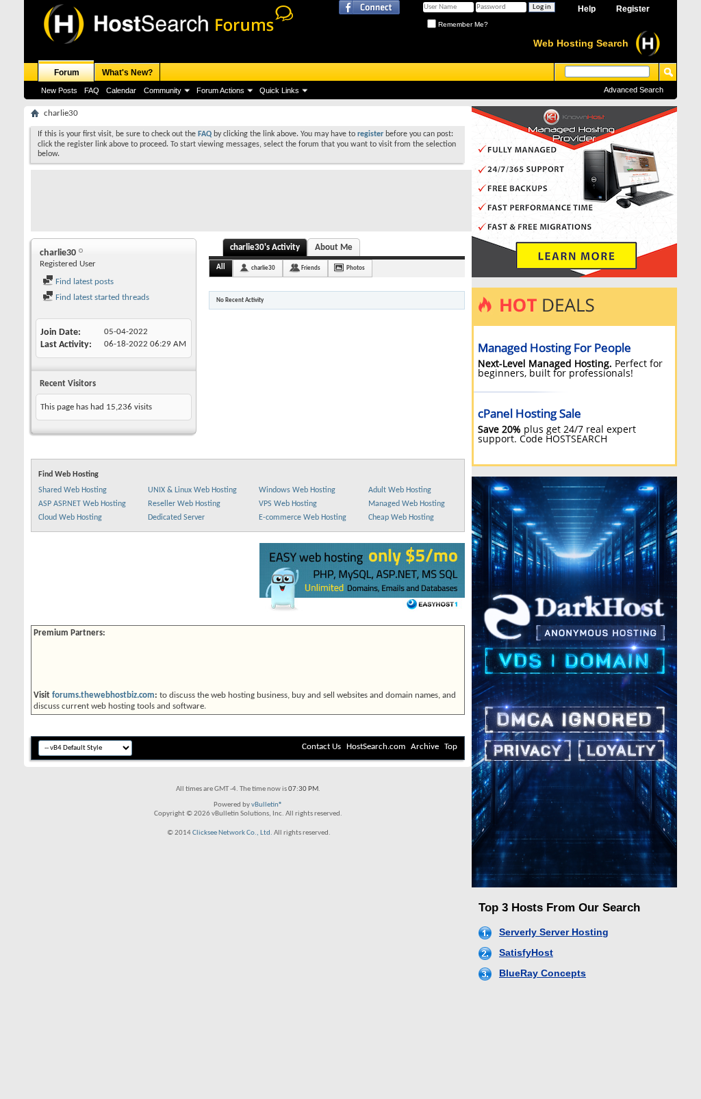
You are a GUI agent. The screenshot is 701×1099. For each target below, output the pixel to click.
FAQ (91, 90)
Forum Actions (220, 90)
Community (162, 90)
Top (450, 746)
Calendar (121, 90)
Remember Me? (462, 24)
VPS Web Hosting (288, 504)
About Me (334, 247)
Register (633, 9)
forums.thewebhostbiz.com (103, 695)
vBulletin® (267, 805)
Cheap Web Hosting (401, 518)
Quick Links (279, 90)
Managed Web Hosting (406, 504)
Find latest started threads (101, 297)
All (220, 267)
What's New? (127, 72)
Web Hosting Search (580, 43)
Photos (355, 268)
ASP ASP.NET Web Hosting (82, 504)
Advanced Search (633, 90)
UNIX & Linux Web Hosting (192, 490)
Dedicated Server (176, 518)
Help (587, 9)
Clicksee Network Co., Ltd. (232, 833)
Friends (310, 268)
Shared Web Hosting (72, 490)
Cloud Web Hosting (70, 518)
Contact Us (321, 746)
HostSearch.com (375, 746)
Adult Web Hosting (399, 490)
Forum (66, 72)
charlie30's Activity (265, 247)
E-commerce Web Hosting (302, 518)
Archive (425, 746)
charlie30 (263, 268)
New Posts (59, 90)
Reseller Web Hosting (184, 504)
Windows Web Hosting (297, 490)
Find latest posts (83, 281)
